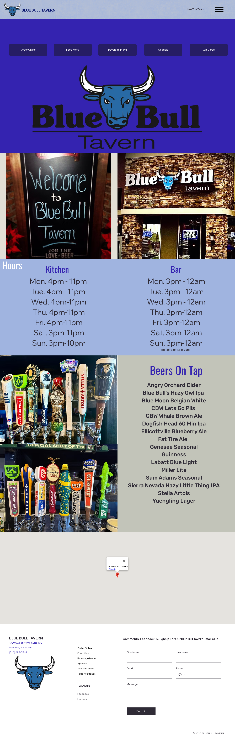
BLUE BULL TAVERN (39, 10)
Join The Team (85, 668)
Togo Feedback (86, 673)
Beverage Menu (86, 658)
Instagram (83, 699)
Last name (182, 652)
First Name (133, 652)
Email (130, 668)
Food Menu (83, 653)
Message (132, 684)
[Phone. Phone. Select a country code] (181, 675)
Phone (179, 668)
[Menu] (219, 9)
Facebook (83, 693)
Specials (82, 663)
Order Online (84, 648)
